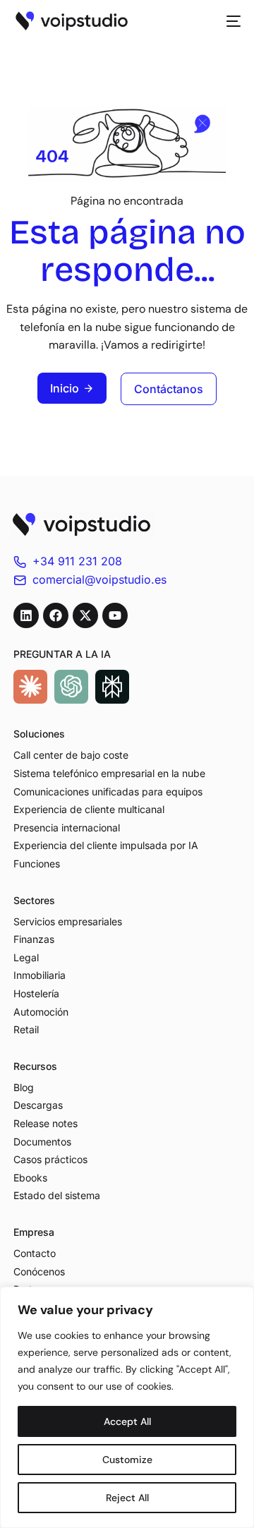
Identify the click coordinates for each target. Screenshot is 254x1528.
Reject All (127, 1497)
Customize (127, 1459)
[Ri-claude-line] (30, 687)
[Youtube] (115, 615)
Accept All (127, 1421)
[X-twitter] (85, 615)
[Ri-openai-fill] (71, 687)
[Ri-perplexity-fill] (112, 687)
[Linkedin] (26, 615)
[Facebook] (55, 615)
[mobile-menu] (229, 21)
